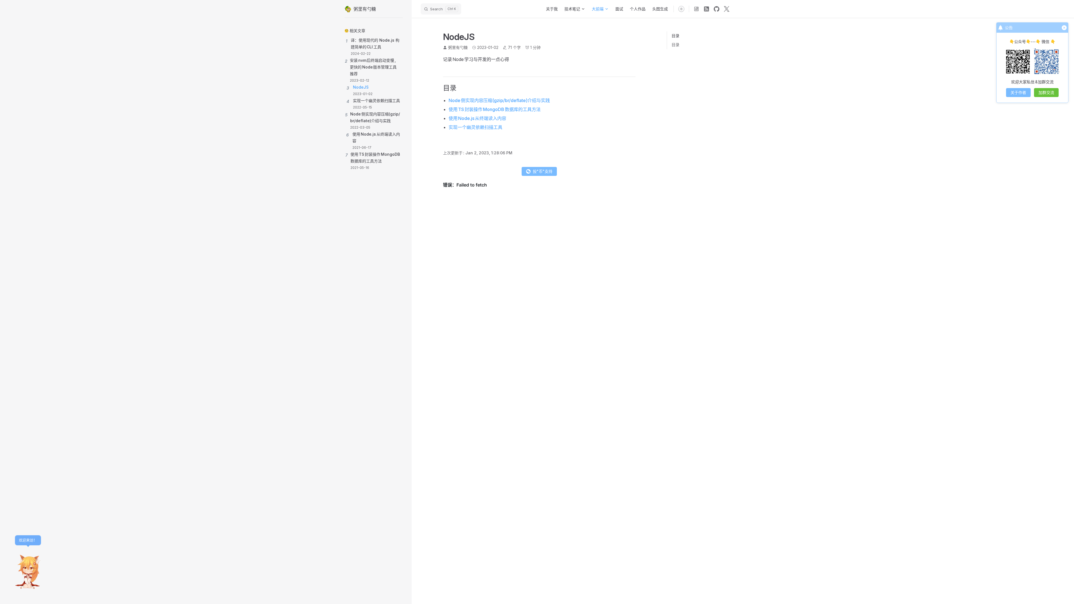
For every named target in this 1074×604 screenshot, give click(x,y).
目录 (675, 44)
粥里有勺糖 (458, 47)
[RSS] (706, 9)
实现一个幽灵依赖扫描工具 (475, 127)
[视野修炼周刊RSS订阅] (696, 9)
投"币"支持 (542, 171)
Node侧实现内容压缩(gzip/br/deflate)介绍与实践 (499, 100)
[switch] (681, 9)
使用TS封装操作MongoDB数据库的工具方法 (495, 109)
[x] (727, 9)
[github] (717, 9)
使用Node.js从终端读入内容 (477, 118)
